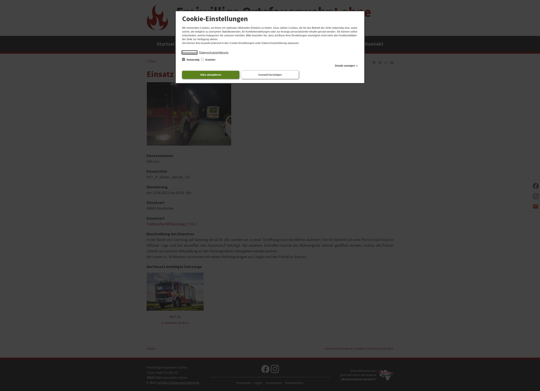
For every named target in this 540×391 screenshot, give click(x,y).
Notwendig (193, 59)
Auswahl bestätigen (270, 74)
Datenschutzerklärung (213, 52)
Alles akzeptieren (210, 74)
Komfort (210, 59)
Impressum (189, 52)
